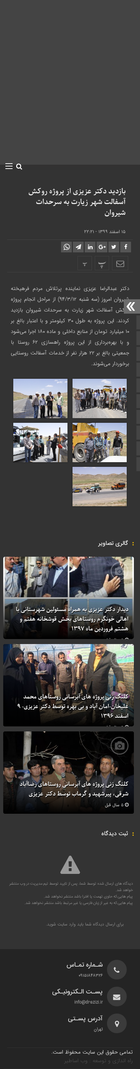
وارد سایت (66, 924)
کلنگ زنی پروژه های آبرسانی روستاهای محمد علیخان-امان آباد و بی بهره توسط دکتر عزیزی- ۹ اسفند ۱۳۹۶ (73, 707)
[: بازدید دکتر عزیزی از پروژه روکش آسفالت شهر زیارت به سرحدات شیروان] (120, 263)
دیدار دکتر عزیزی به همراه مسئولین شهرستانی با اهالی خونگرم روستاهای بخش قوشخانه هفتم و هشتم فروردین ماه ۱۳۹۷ (72, 619)
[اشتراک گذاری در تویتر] (113, 247)
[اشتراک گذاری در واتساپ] (66, 247)
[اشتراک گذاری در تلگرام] (78, 247)
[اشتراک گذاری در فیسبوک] (125, 247)
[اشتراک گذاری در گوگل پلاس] (102, 247)
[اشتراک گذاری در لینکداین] (90, 247)
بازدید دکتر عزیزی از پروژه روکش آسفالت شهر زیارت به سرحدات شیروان (77, 202)
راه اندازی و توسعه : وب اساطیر (98, 1060)
